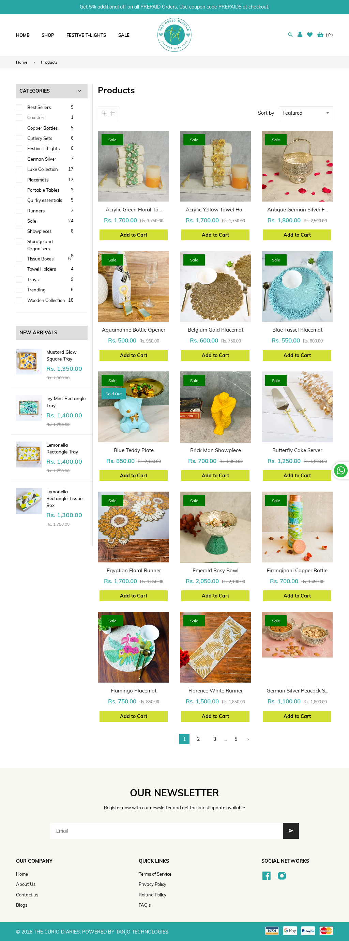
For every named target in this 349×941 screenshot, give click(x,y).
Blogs (21, 905)
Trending (36, 289)
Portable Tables (43, 190)
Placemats (37, 179)
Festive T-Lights (43, 148)
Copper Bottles (42, 128)
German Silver (41, 159)
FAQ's (145, 905)
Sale (31, 221)
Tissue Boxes (40, 258)
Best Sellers (39, 107)
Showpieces (39, 231)
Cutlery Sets (39, 138)
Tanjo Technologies (142, 932)
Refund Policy (152, 894)
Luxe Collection (42, 169)
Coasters (36, 117)
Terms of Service (155, 874)
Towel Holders (41, 269)
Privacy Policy (152, 884)
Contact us (27, 894)
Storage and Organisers (40, 245)
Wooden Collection (46, 300)
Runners (36, 210)
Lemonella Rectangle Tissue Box (64, 498)
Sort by (266, 113)
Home (22, 62)
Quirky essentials (44, 200)
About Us (25, 884)
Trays (33, 279)
